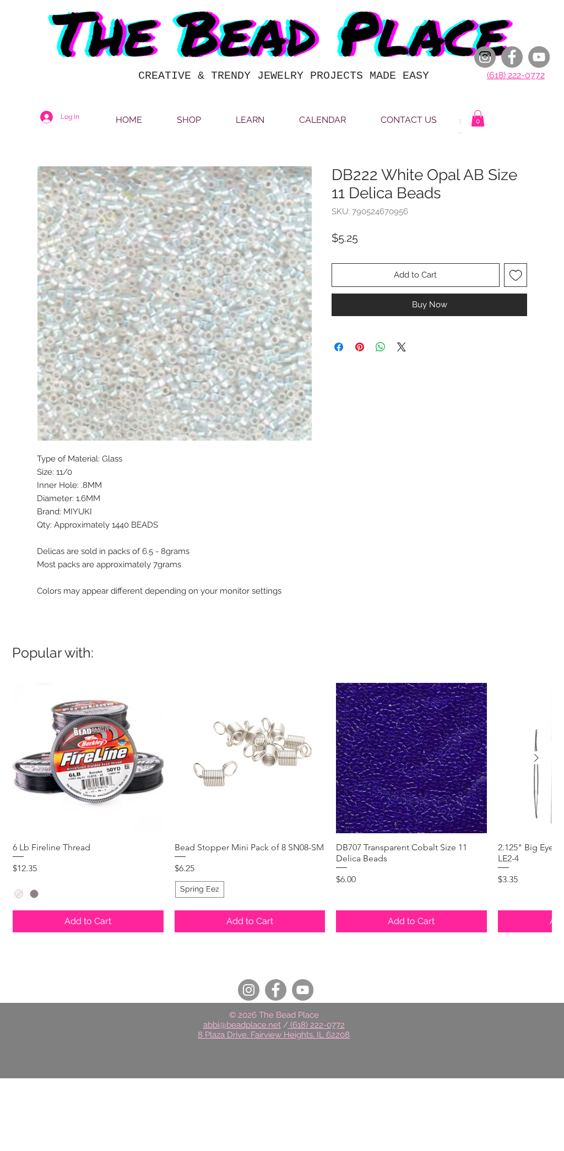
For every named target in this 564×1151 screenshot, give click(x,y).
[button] (478, 118)
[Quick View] (88, 758)
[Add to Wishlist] (516, 275)
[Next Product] (536, 757)
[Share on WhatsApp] (380, 347)
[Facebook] (512, 57)
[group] (282, 807)
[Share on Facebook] (338, 347)
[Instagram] (485, 57)
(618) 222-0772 (516, 75)
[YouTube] (539, 57)
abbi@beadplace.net (242, 1025)
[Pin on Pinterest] (359, 347)
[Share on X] (401, 347)
